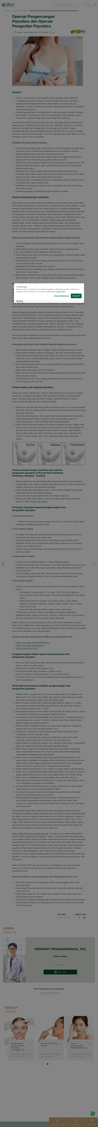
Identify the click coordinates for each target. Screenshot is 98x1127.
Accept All (76, 296)
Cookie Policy (61, 291)
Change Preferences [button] (61, 296)
